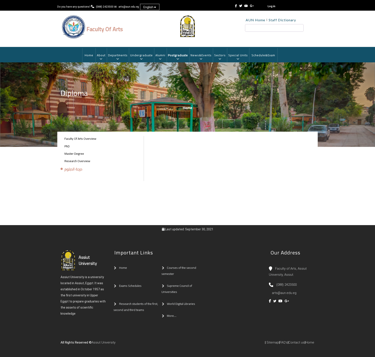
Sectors (220, 55)
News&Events (201, 55)
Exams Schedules (130, 286)
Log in (271, 6)
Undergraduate (141, 55)
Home (89, 55)
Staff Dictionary (282, 20)
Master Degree (74, 153)
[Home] (122, 344)
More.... (171, 316)
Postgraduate (178, 55)
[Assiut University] (117, 344)
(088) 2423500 (104, 6)
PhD (67, 146)
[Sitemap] (135, 344)
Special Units (238, 55)
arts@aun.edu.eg (128, 6)
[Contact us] (126, 344)
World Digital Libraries (181, 304)
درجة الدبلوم (73, 169)
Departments (118, 55)
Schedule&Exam (263, 55)
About (101, 55)
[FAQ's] (130, 344)
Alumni (160, 55)
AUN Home (255, 20)
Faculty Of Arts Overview (80, 138)
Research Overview (77, 161)
